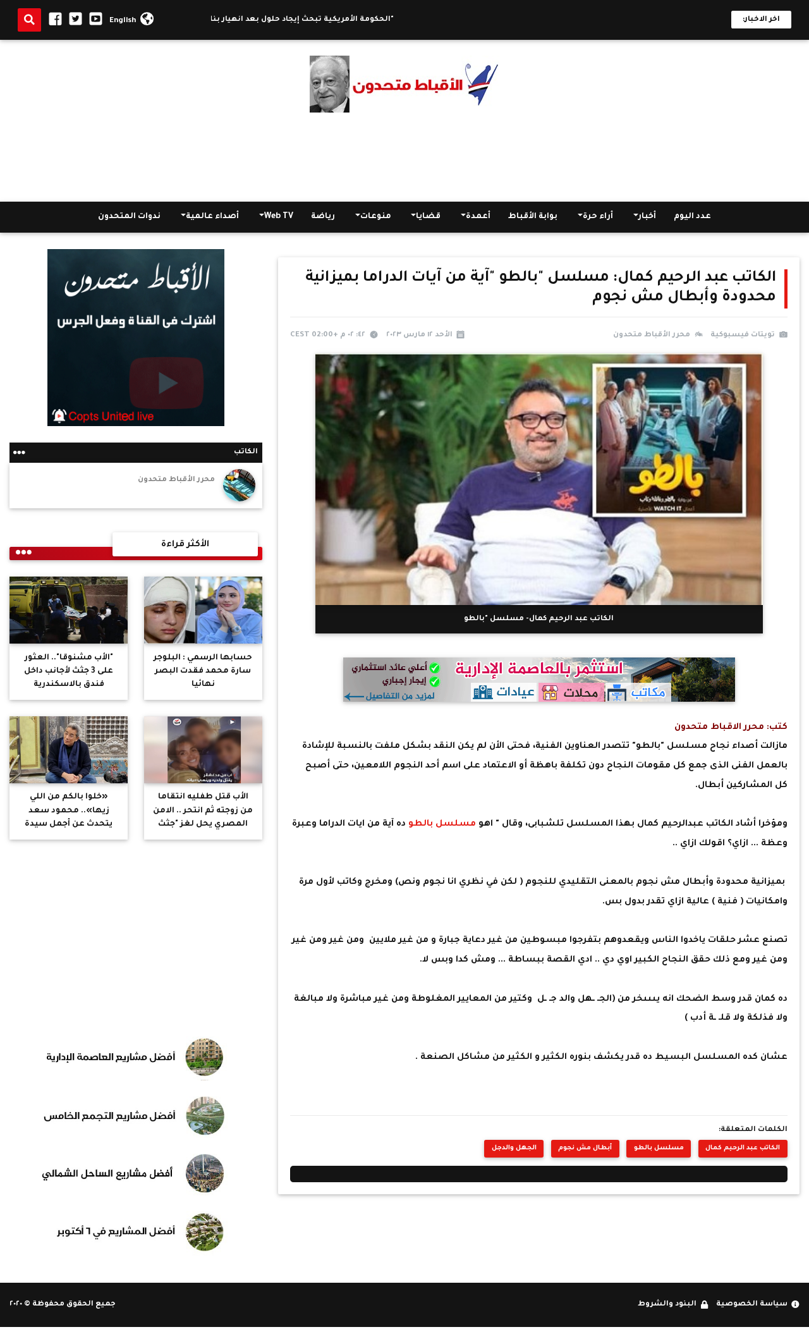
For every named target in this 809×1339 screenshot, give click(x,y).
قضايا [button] (428, 217)
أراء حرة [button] (598, 217)
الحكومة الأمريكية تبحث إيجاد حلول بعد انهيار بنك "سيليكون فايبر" (301, 20)
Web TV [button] (278, 217)
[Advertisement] (404, 157)
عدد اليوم (692, 217)
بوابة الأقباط (532, 217)
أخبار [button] (647, 217)
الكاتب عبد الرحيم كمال (742, 1148)
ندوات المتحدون (129, 217)
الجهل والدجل (514, 1148)
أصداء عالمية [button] (212, 217)
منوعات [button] (375, 217)
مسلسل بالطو (443, 824)
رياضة (323, 217)
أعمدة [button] (478, 217)
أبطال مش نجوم (585, 1148)
